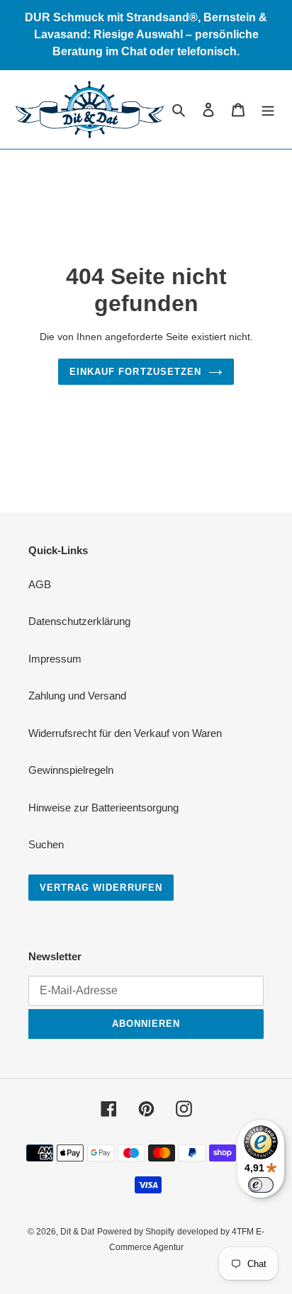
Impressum (55, 659)
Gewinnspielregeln (70, 770)
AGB (39, 584)
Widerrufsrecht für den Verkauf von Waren (125, 733)
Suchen (46, 844)
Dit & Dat (77, 1232)
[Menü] (268, 109)
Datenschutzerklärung (79, 621)
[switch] (261, 1185)
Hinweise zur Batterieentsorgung (103, 807)
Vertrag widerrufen (101, 887)
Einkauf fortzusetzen (135, 371)
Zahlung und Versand (77, 696)
